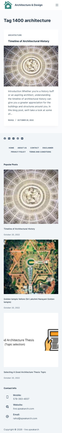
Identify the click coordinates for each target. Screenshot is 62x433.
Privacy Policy (18, 152)
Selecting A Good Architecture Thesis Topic (25, 372)
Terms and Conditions (40, 152)
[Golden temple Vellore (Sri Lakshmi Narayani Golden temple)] (31, 267)
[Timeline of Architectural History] (31, 66)
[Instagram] (13, 138)
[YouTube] (22, 138)
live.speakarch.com (23, 408)
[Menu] (57, 5)
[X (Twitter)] (9, 138)
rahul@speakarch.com (25, 418)
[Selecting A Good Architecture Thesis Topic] (31, 340)
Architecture (15, 35)
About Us (22, 148)
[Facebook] (5, 138)
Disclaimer (48, 148)
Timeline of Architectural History (28, 41)
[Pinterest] (18, 138)
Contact (34, 148)
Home (11, 148)
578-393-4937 (21, 398)
